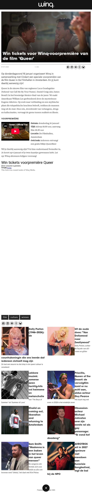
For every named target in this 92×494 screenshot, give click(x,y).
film (5, 317)
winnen (25, 317)
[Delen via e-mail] (76, 67)
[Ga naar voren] (46, 5)
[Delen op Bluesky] (83, 67)
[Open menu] (46, 488)
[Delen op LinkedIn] (72, 67)
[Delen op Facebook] (68, 67)
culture (14, 317)
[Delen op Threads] (79, 67)
